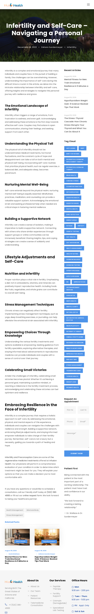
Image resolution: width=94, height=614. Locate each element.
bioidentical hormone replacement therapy (74, 160)
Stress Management (14, 515)
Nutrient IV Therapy (74, 331)
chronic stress (72, 181)
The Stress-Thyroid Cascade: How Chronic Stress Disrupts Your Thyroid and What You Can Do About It (75, 125)
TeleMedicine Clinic (73, 371)
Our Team (35, 591)
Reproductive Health (74, 354)
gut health (70, 237)
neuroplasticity (72, 326)
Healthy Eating (72, 254)
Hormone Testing (73, 265)
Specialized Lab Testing (58, 609)
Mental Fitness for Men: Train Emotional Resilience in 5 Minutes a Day (16, 560)
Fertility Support (57, 594)
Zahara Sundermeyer (52, 47)
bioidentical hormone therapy (74, 168)
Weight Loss (71, 382)
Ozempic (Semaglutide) (60, 602)
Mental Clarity (72, 307)
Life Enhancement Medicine (73, 288)
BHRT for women (72, 154)
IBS (67, 282)
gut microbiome (72, 243)
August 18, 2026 (11, 551)
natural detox (72, 312)
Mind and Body (33, 510)
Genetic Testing (72, 231)
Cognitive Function (74, 186)
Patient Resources (36, 597)
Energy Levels (71, 220)
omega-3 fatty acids (74, 337)
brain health (71, 175)
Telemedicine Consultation (37, 604)
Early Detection (72, 214)
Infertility (71, 47)
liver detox (70, 295)
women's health (72, 387)
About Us (35, 586)
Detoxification (72, 192)
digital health (71, 209)
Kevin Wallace (14, 554)
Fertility (81, 226)
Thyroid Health (72, 376)
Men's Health (20, 541)
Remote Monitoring (74, 348)
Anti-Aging (70, 148)
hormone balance (73, 259)
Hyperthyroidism (72, 271)
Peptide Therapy (57, 587)
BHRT (82, 148)
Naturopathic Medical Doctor (75, 319)
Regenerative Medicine (74, 343)
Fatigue (69, 226)
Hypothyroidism (49, 541)
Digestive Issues (72, 203)
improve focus (79, 282)
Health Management (14, 510)
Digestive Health (72, 198)
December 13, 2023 (27, 47)
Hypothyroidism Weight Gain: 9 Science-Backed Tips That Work (46, 559)
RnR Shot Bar (71, 359)
